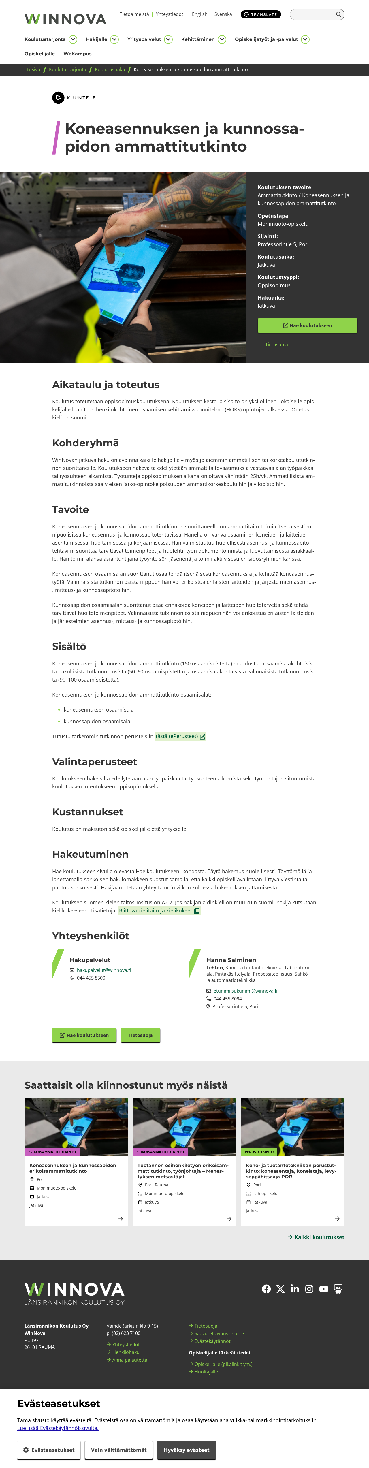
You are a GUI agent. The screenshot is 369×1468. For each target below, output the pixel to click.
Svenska (223, 14)
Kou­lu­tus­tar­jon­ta (45, 39)
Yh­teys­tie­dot (169, 14)
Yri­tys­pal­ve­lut (144, 39)
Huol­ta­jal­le (206, 1372)
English (200, 14)
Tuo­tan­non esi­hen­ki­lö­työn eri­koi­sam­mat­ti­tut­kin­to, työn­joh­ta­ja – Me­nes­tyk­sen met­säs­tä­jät (183, 1171)
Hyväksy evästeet (187, 1449)
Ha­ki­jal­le (96, 39)
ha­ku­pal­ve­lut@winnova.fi (104, 970)
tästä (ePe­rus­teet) (181, 736)
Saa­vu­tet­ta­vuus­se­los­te (219, 1333)
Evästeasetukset (53, 1449)
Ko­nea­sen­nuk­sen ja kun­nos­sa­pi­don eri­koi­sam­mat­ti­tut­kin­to (72, 1168)
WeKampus (77, 54)
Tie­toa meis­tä (134, 14)
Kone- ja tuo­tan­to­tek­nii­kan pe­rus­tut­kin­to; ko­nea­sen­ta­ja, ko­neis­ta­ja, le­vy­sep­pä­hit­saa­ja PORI (291, 1171)
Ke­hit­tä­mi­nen (198, 39)
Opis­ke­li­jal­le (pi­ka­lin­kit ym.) (224, 1364)
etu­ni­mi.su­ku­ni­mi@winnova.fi (245, 991)
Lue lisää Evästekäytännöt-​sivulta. (58, 1427)
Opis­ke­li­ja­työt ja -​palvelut (266, 39)
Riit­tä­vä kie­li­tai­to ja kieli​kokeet (159, 911)
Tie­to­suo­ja (206, 1326)
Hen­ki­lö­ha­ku (126, 1352)
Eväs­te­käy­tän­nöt (213, 1341)
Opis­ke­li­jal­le (40, 54)
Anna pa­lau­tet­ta (129, 1360)
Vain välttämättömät (119, 1449)
